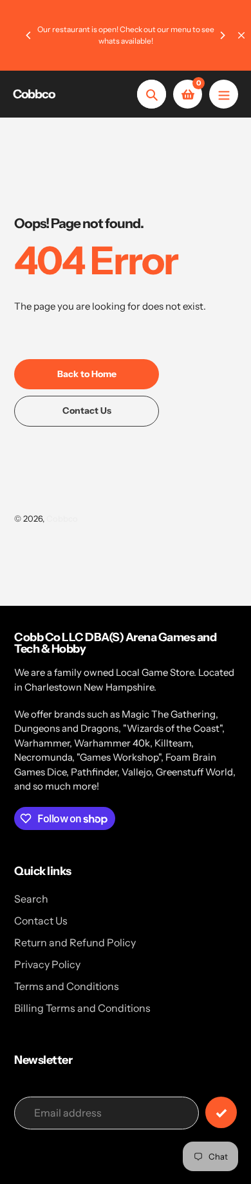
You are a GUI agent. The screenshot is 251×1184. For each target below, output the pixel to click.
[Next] (222, 35)
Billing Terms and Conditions (82, 1008)
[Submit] (221, 1112)
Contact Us (41, 920)
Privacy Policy (47, 964)
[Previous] (29, 35)
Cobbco (34, 94)
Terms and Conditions (66, 986)
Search (31, 898)
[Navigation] (223, 94)
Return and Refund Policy (75, 942)
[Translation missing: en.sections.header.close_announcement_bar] (241, 35)
